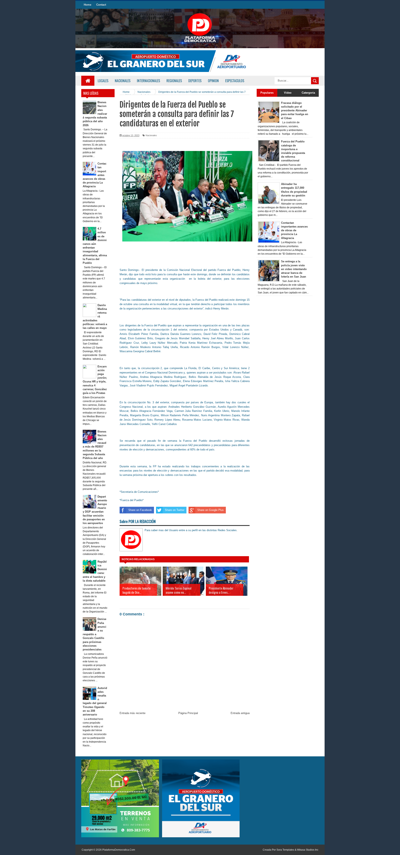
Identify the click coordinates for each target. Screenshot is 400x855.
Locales (103, 80)
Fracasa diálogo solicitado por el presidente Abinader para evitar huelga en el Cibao (294, 110)
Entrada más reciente (132, 713)
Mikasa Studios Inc (307, 849)
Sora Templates (285, 849)
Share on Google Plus (210, 510)
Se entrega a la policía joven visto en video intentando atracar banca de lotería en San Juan (294, 269)
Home (87, 4)
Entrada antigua (240, 713)
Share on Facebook (140, 510)
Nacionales (151, 135)
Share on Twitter (174, 510)
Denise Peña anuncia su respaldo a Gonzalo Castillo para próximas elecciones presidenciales (94, 634)
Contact (101, 4)
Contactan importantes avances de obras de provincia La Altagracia (294, 230)
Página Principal (188, 713)
